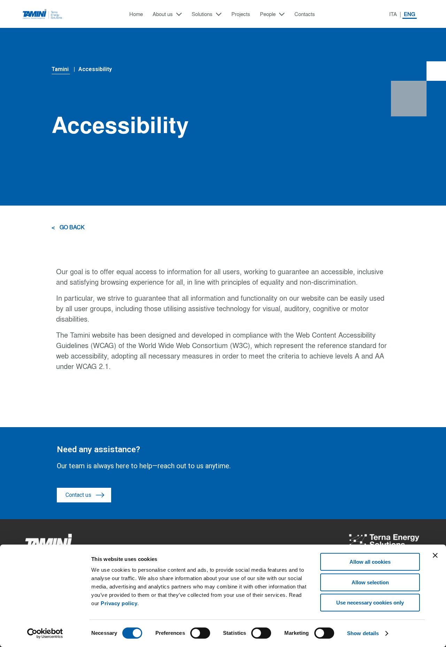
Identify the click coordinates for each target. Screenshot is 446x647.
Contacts (304, 14)
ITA (393, 14)
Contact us (78, 495)
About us (163, 14)
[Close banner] (435, 555)
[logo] (42, 14)
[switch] (200, 633)
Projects (240, 14)
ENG (409, 14)
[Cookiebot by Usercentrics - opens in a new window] (45, 633)
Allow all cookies (370, 562)
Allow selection (370, 582)
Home (136, 14)
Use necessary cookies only (370, 603)
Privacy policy (119, 603)
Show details (363, 633)
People (268, 14)
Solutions (202, 14)
